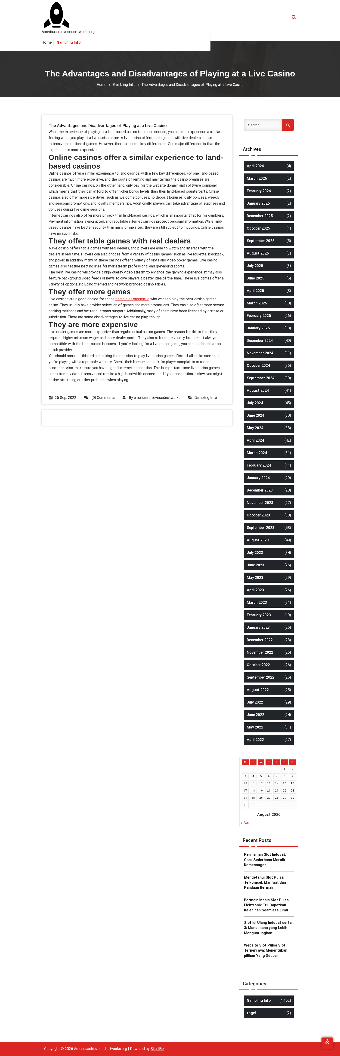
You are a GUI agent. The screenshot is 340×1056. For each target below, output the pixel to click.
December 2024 (260, 340)
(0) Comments (103, 397)
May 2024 (255, 428)
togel (251, 1013)
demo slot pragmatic (132, 299)
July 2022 (255, 702)
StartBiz (157, 1049)
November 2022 (260, 652)
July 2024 (255, 403)
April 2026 (255, 166)
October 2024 (258, 365)
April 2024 (255, 440)
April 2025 (255, 290)
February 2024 (259, 465)
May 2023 (255, 577)
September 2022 (260, 677)
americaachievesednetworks (157, 397)
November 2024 (260, 353)
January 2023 (258, 627)
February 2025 (259, 315)
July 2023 (255, 552)
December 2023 (260, 490)
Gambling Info (124, 84)
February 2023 (259, 615)
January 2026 (258, 203)
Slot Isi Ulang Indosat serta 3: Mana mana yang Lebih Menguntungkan (268, 927)
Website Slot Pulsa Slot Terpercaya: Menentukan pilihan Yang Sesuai (265, 950)
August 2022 (258, 690)
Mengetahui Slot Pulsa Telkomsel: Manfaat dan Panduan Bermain (265, 882)
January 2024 (258, 478)
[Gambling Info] (69, 42)
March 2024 (257, 453)
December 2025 (260, 216)
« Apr (245, 822)
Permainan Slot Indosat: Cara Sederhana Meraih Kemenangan (265, 859)
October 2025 (258, 228)
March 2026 (257, 178)
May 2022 (255, 727)
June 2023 (255, 565)
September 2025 (260, 241)
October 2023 (258, 515)
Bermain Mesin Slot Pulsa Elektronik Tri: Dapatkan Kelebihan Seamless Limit (266, 905)
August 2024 (258, 390)
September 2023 (260, 527)
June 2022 (255, 715)
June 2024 (255, 415)
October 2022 (258, 665)
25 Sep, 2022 (65, 397)
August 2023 (258, 540)
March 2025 (257, 303)
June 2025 (255, 278)
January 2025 (258, 328)
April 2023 (255, 590)
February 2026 (259, 191)
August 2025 (258, 253)
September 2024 (260, 378)
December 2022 (260, 640)
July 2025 (255, 266)
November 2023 (260, 503)
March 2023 (257, 602)
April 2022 (255, 739)
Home (101, 84)
